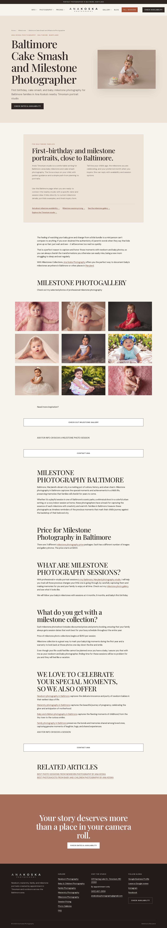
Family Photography (67, 888)
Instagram (132, 888)
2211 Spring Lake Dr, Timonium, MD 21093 (106, 880)
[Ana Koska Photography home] (83, 10)
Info (34, 10)
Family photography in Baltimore (52, 723)
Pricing (59, 10)
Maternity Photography (68, 892)
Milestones (22, 30)
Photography (46, 10)
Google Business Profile (138, 879)
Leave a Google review (138, 883)
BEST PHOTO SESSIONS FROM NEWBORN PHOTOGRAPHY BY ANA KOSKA (71, 774)
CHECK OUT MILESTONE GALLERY (83, 422)
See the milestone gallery (99, 208)
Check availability (153, 10)
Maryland (89, 265)
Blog (116, 10)
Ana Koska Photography (74, 262)
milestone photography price (70, 544)
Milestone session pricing (74, 208)
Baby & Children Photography (71, 883)
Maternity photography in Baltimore (53, 705)
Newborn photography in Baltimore (53, 696)
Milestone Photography (68, 897)
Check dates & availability (27, 106)
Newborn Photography (68, 879)
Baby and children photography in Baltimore (57, 714)
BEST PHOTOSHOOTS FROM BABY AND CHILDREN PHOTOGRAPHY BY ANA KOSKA (75, 777)
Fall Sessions (129, 10)
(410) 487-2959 (98, 891)
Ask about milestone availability (46, 208)
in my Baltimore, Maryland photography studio (99, 579)
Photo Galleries (65, 906)
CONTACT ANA (83, 453)
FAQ (60, 910)
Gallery (106, 10)
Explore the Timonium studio (44, 212)
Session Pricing (64, 901)
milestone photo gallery (117, 586)
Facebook (132, 892)
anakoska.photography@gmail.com (106, 895)
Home (13, 30)
